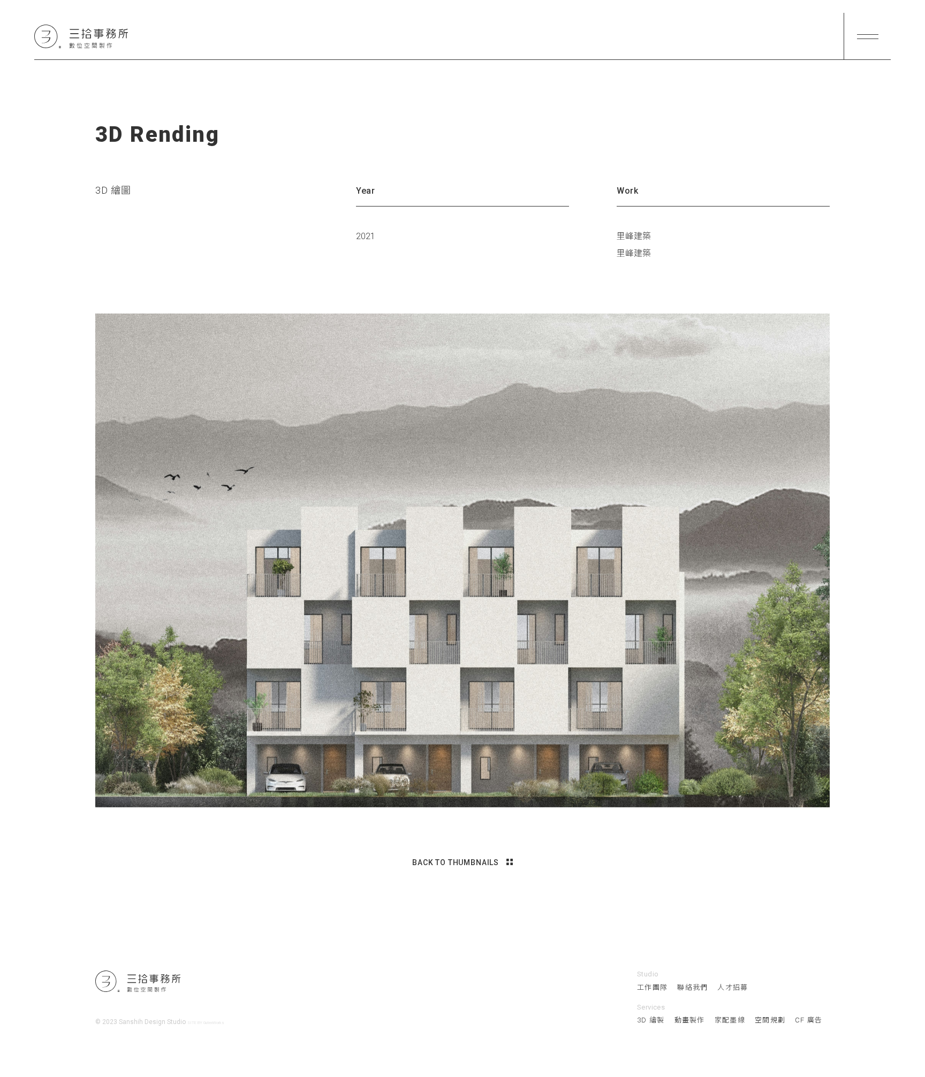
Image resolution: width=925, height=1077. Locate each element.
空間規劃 (770, 1020)
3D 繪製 (651, 1020)
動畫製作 (689, 1020)
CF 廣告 (809, 1020)
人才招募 (732, 987)
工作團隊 (652, 987)
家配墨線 (730, 1020)
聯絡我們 (692, 987)
